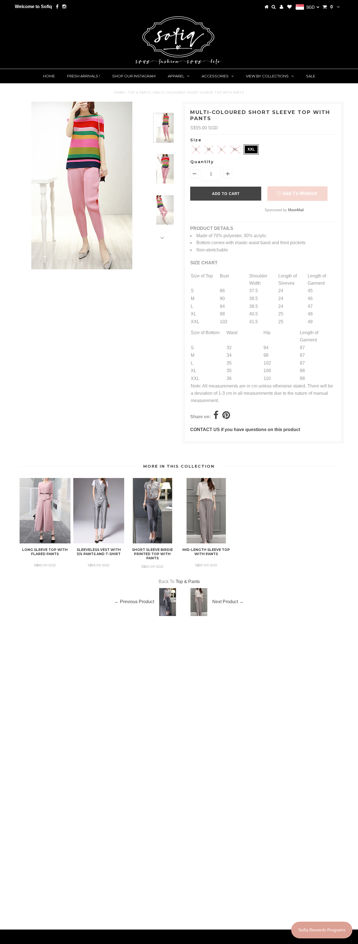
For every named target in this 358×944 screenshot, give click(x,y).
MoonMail (296, 210)
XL (235, 149)
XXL (251, 149)
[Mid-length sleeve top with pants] (206, 541)
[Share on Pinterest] (226, 416)
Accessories (215, 76)
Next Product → (228, 601)
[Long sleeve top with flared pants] (45, 541)
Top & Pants (139, 92)
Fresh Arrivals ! (83, 76)
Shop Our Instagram (134, 76)
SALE (310, 76)
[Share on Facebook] (215, 416)
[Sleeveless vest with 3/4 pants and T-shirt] (98, 541)
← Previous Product (134, 601)
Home (49, 76)
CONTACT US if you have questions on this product (245, 429)
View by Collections (267, 76)
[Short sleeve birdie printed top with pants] (152, 541)
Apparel (176, 76)
